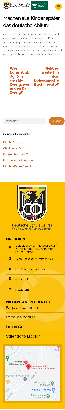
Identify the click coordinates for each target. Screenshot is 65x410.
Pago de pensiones (23, 307)
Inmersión (15, 326)
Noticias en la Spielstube (18, 160)
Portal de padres (21, 317)
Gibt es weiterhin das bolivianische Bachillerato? (46, 76)
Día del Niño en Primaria (17, 166)
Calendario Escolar (23, 336)
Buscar (56, 121)
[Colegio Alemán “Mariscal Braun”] (25, 8)
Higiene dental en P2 (16, 154)
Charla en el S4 (12, 148)
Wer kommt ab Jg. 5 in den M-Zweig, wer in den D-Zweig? (20, 80)
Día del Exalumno (13, 142)
